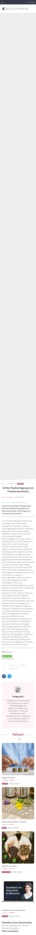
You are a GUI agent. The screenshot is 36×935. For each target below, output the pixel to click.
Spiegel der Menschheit (8, 777)
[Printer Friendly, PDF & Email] (7, 656)
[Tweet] (9, 676)
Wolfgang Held (19, 497)
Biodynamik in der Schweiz (9, 866)
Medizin (4, 827)
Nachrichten (13, 668)
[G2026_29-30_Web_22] (18, 892)
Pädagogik (4, 916)
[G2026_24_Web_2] (18, 759)
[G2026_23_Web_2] (18, 847)
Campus (23, 665)
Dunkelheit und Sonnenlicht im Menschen (13, 910)
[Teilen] (4, 676)
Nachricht (20, 483)
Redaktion (12, 780)
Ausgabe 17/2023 (14, 665)
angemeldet (13, 926)
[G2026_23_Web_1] (18, 803)
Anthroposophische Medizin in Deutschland (14, 822)
